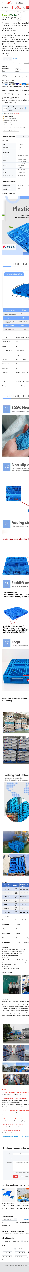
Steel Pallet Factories (8, 1249)
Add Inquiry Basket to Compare (11, 131)
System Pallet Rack (20, 1253)
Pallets (24, 12)
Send (15, 1176)
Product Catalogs (24, 1219)
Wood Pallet (20, 1249)
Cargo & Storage (17, 12)
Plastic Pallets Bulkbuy (21, 1257)
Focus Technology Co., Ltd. (20, 1265)
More (3, 1260)
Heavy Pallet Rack (7, 1257)
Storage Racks (16, 1241)
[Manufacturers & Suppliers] (14, 2)
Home (3, 12)
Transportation (9, 12)
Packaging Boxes (6, 1225)
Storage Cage (6, 1241)
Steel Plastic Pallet (7, 1253)
